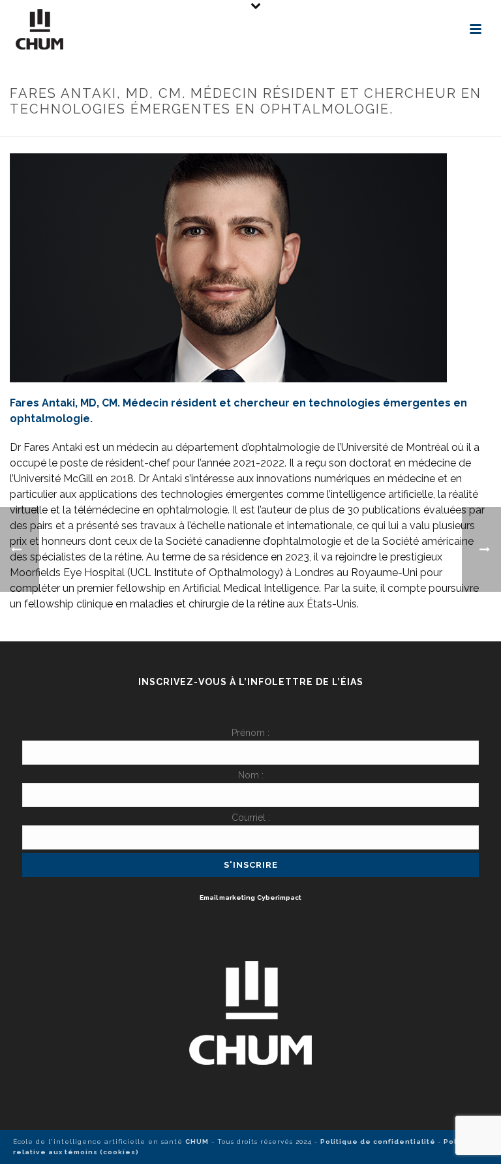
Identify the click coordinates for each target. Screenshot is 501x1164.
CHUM (197, 1141)
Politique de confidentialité (379, 1141)
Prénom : (250, 733)
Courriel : (251, 817)
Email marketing (227, 897)
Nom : (251, 775)
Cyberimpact (279, 897)
